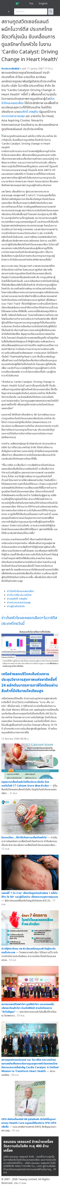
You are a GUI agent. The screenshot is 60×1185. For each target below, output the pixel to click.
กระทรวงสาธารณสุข (13, 116)
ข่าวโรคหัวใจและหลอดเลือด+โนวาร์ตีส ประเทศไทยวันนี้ (29, 620)
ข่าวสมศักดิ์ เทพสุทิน (17, 599)
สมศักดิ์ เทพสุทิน (29, 112)
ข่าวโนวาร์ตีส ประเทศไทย (19, 595)
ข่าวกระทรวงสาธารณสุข (19, 602)
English (43, 3)
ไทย (31, 3)
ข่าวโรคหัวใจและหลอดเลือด (20, 591)
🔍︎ (51, 11)
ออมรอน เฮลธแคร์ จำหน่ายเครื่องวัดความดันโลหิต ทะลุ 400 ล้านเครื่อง (28, 1146)
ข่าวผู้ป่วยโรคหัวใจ (16, 606)
